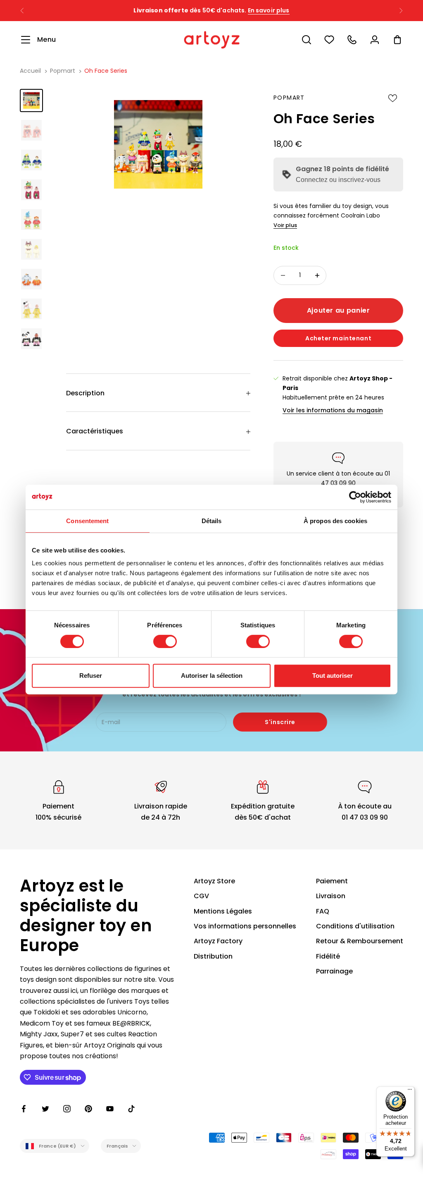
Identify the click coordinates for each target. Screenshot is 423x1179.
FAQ (322, 911)
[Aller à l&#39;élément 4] (31, 189)
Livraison (330, 896)
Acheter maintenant (338, 338)
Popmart (62, 71)
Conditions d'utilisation (355, 926)
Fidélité (328, 956)
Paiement (332, 881)
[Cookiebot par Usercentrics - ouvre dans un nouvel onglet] (355, 497)
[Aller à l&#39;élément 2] (31, 130)
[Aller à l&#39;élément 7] (31, 279)
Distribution (213, 956)
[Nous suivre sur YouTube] (110, 1109)
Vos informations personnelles (245, 926)
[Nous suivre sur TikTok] (131, 1109)
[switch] (165, 641)
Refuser (90, 675)
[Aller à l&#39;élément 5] (31, 219)
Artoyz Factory (218, 941)
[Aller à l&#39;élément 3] (31, 160)
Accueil (30, 71)
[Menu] (410, 1091)
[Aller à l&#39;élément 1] (31, 100)
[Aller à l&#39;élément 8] (31, 308)
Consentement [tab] (87, 520)
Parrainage (334, 971)
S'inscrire (280, 722)
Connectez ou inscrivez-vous (338, 179)
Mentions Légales (223, 911)
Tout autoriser (332, 675)
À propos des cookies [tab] (335, 520)
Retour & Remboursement (359, 941)
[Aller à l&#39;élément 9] (31, 338)
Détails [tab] (212, 520)
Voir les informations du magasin (333, 410)
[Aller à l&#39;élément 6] (31, 249)
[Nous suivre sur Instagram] (67, 1109)
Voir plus (285, 225)
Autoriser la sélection (211, 675)
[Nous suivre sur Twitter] (45, 1109)
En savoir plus (269, 10)
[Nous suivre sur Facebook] (24, 1109)
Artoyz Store (214, 881)
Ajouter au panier (338, 310)
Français (117, 1146)
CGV (201, 896)
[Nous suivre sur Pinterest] (88, 1109)
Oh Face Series (105, 71)
